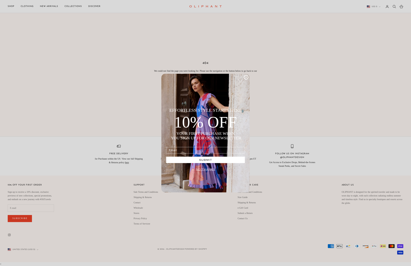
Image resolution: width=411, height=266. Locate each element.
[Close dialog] (246, 77)
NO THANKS (205, 169)
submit (205, 160)
